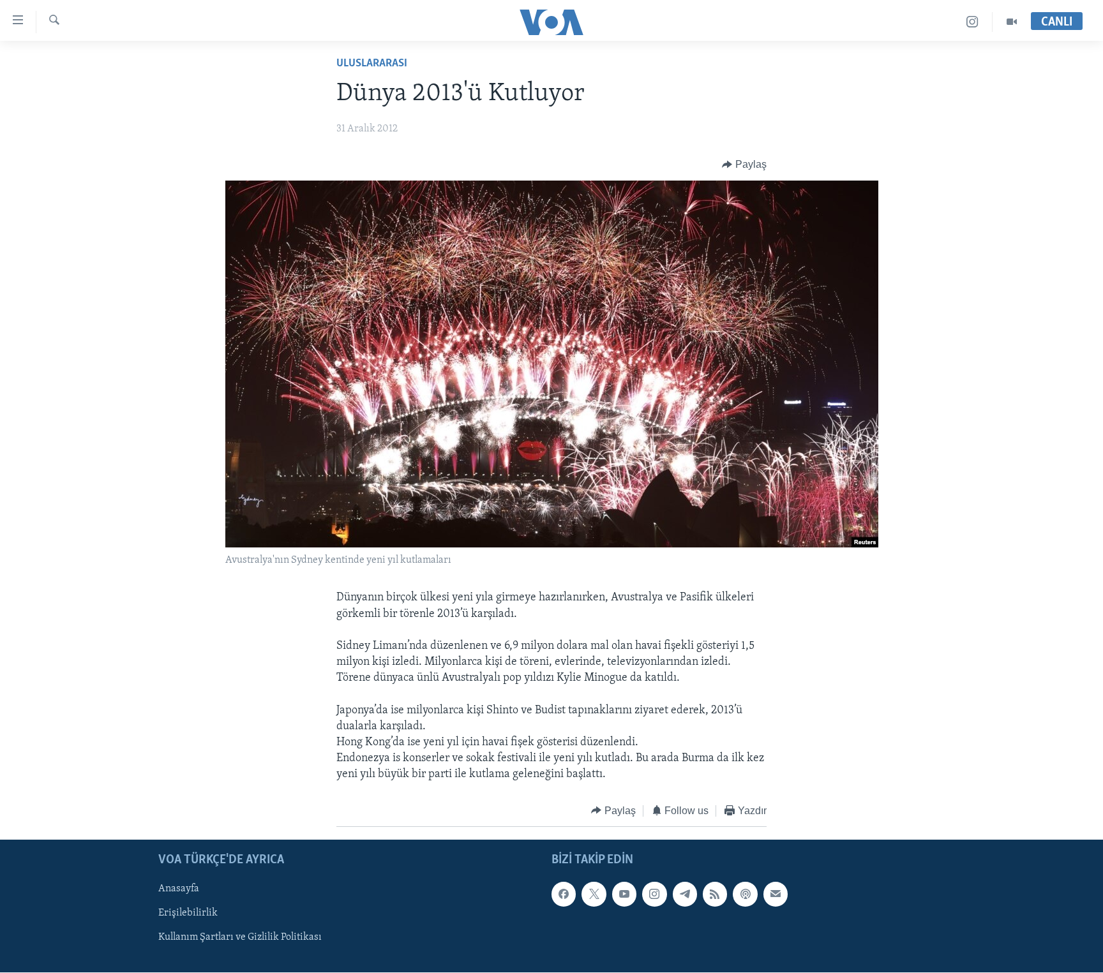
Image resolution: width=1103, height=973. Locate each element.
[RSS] (715, 894)
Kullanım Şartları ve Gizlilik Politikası (240, 938)
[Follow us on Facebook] (564, 894)
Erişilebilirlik (188, 913)
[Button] (744, 164)
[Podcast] (745, 894)
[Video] (1012, 22)
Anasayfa (178, 889)
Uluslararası (371, 64)
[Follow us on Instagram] (654, 894)
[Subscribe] (775, 894)
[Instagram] (972, 22)
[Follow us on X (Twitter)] (594, 894)
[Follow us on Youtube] (624, 894)
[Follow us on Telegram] (685, 894)
